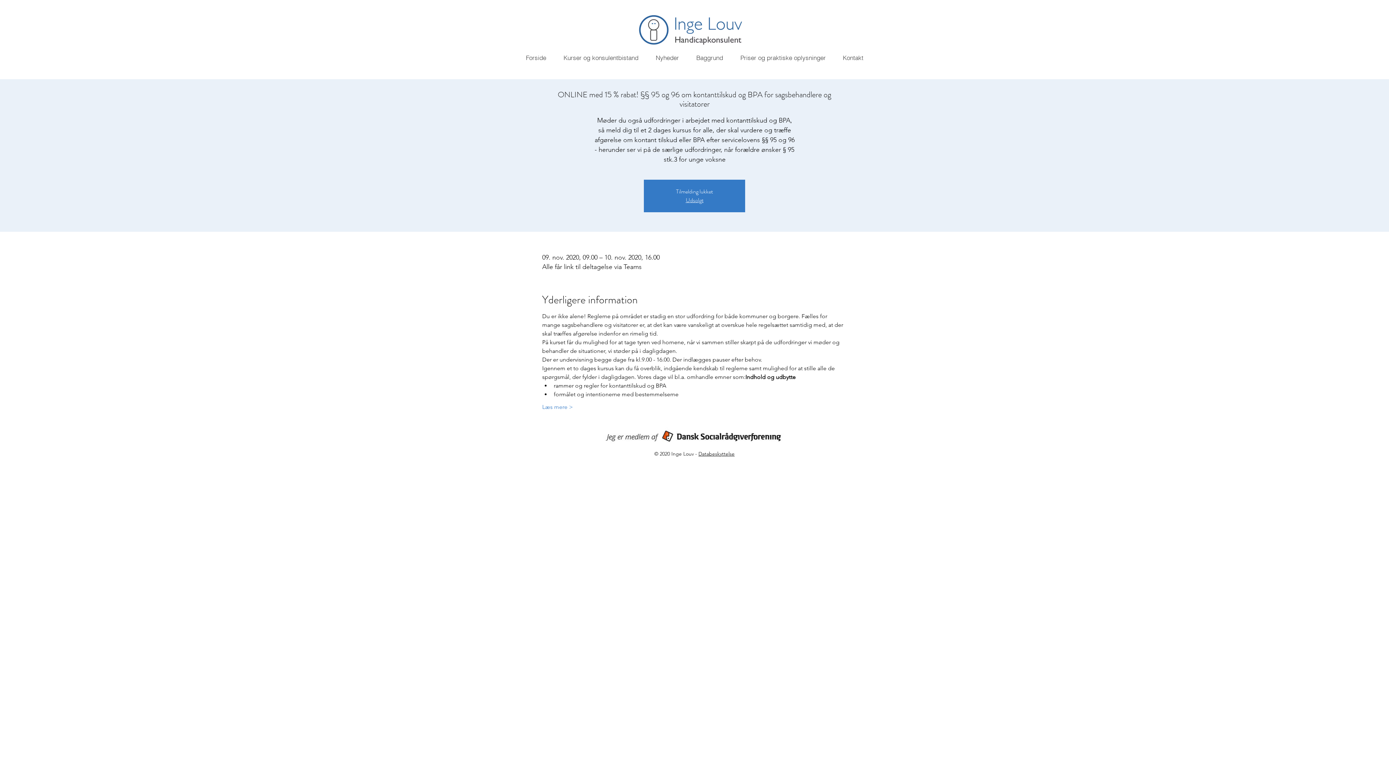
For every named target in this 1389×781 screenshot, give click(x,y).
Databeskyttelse (716, 454)
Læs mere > (557, 407)
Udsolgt (695, 200)
